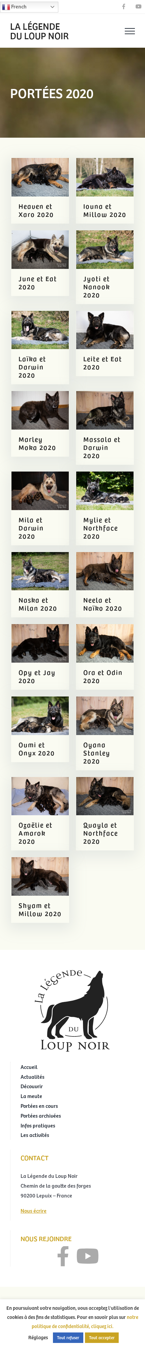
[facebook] (63, 1256)
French (18, 6)
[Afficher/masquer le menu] (129, 31)
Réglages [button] (38, 1337)
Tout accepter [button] (102, 1337)
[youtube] (87, 1256)
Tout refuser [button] (68, 1337)
